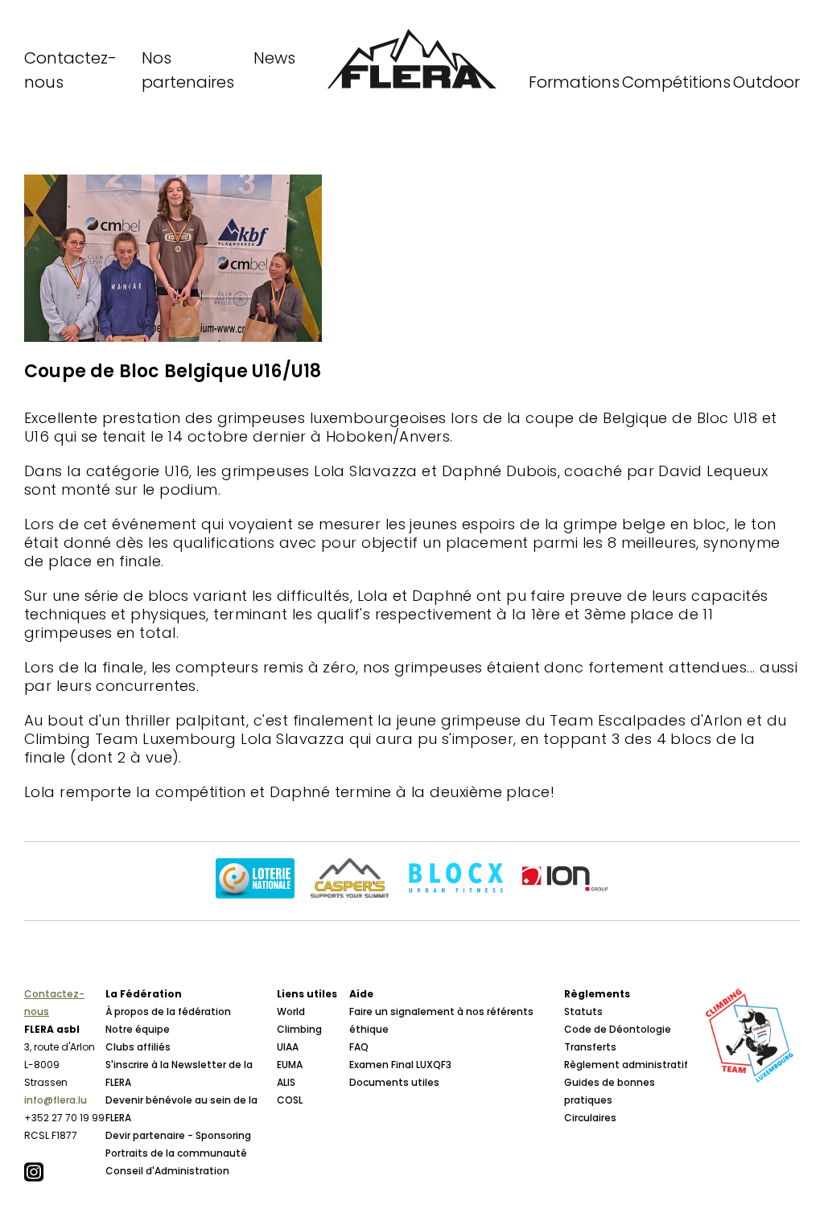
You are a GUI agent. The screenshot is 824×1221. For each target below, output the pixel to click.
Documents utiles (394, 1082)
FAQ (359, 1047)
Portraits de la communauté (176, 1153)
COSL (290, 1100)
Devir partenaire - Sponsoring (178, 1135)
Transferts (590, 1047)
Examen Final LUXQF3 (400, 1064)
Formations (574, 82)
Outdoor (766, 82)
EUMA (290, 1064)
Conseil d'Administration (167, 1171)
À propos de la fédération (168, 1011)
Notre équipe (137, 1029)
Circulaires (590, 1117)
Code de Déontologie (617, 1029)
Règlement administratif (626, 1064)
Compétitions (676, 82)
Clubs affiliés (138, 1047)
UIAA (288, 1047)
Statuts (583, 1011)
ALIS (286, 1082)
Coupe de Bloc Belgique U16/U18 (172, 371)
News (274, 58)
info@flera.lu (55, 1100)
